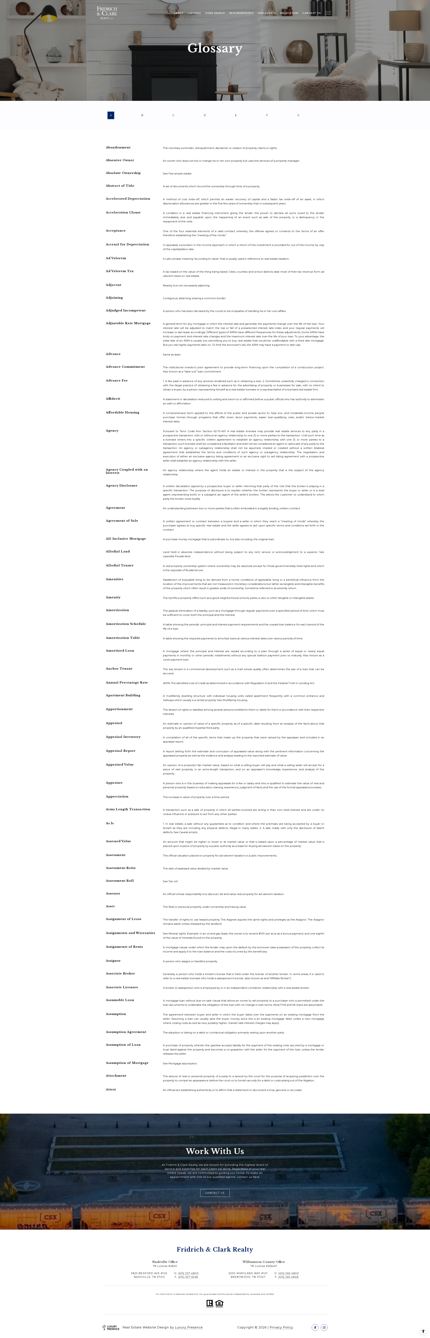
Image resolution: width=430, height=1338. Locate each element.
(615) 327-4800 (188, 1273)
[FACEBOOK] (315, 1327)
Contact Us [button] (215, 1192)
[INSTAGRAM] (324, 1327)
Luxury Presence (189, 1327)
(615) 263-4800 (288, 1273)
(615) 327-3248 (188, 1277)
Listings (194, 13)
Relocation (289, 13)
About (179, 13)
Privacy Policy (281, 1327)
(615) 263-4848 (288, 1277)
